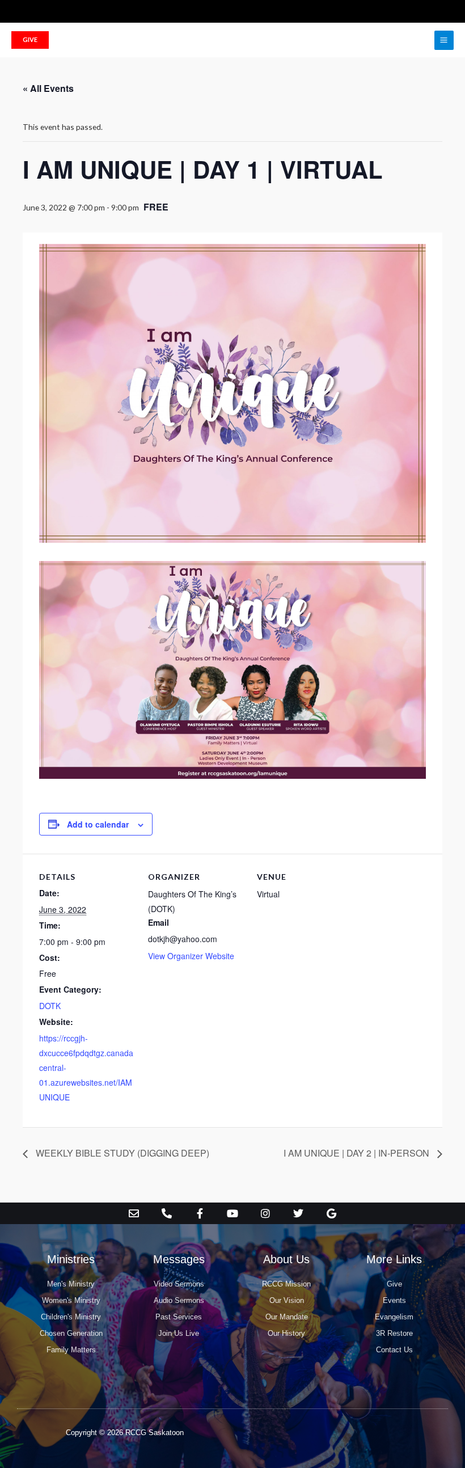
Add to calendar (98, 824)
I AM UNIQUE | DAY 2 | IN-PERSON (358, 1152)
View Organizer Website (191, 955)
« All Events (48, 88)
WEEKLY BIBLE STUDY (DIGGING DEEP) (121, 1152)
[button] (30, 40)
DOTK (50, 1005)
